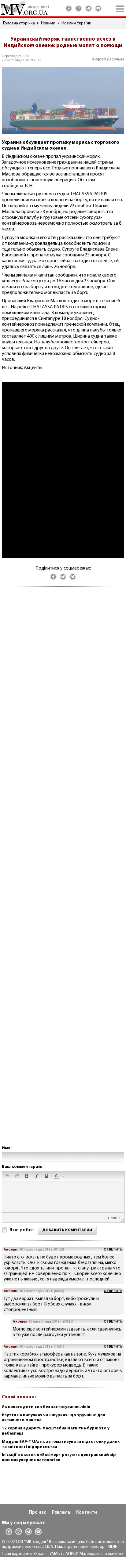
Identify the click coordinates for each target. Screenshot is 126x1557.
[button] (7, 1176)
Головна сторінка (19, 23)
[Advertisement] (63, 872)
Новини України (76, 23)
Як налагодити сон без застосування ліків (46, 1407)
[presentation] (7, 1176)
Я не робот (22, 1230)
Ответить (113, 1249)
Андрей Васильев (107, 59)
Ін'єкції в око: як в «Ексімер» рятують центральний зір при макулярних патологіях (59, 1457)
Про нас (37, 1512)
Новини (48, 23)
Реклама (61, 1512)
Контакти (86, 1512)
